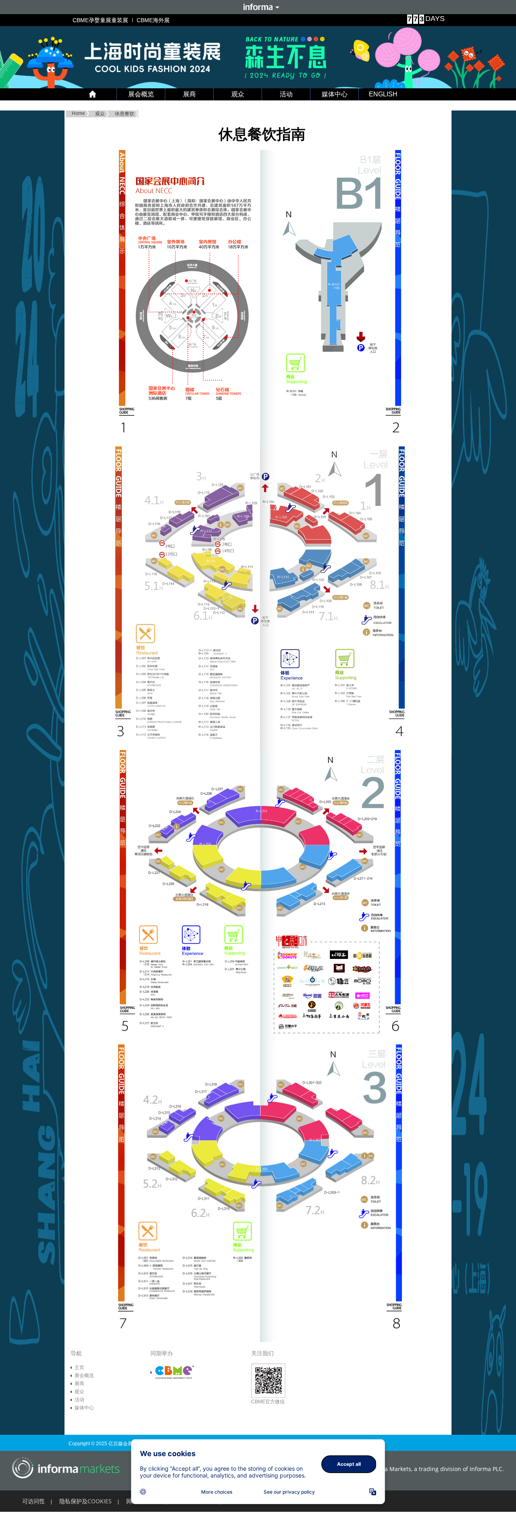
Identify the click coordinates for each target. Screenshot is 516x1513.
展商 (189, 94)
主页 (79, 1367)
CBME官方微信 (268, 1402)
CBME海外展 (153, 20)
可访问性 (33, 1501)
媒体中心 (334, 94)
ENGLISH (383, 94)
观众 (237, 94)
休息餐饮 (124, 114)
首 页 (93, 94)
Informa (258, 7)
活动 (286, 94)
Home (78, 113)
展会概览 (141, 94)
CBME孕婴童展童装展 (100, 20)
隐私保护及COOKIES (85, 1501)
